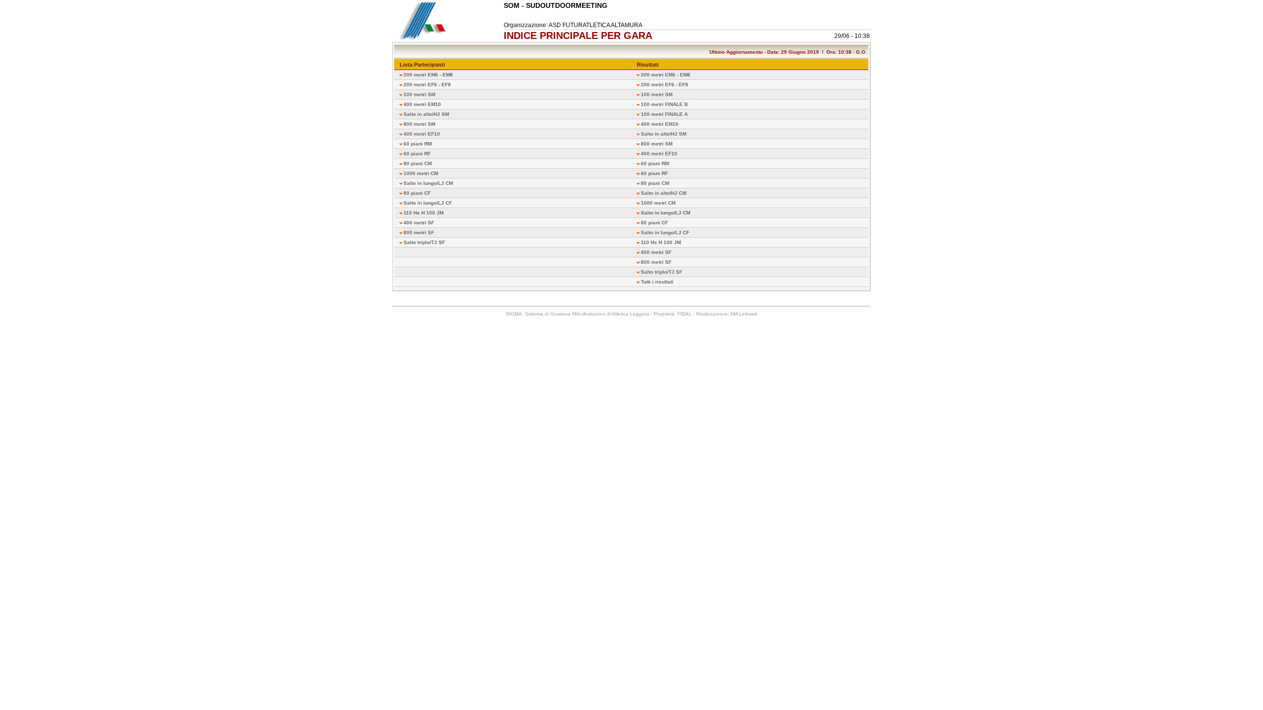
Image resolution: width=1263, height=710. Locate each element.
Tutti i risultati (657, 281)
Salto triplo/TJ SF (424, 242)
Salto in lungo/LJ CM (428, 183)
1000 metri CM (421, 173)
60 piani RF (417, 153)
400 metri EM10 (422, 104)
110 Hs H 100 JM (424, 212)
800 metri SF (419, 232)
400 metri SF (419, 222)
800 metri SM (419, 124)
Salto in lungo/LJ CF (428, 203)
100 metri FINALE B (664, 104)
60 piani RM (418, 143)
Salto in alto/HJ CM (663, 193)
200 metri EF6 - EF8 (427, 84)
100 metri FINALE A (664, 114)
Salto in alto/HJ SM (426, 114)
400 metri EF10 (422, 134)
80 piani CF (417, 193)
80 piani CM (418, 163)
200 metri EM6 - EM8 (428, 74)
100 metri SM (419, 94)
